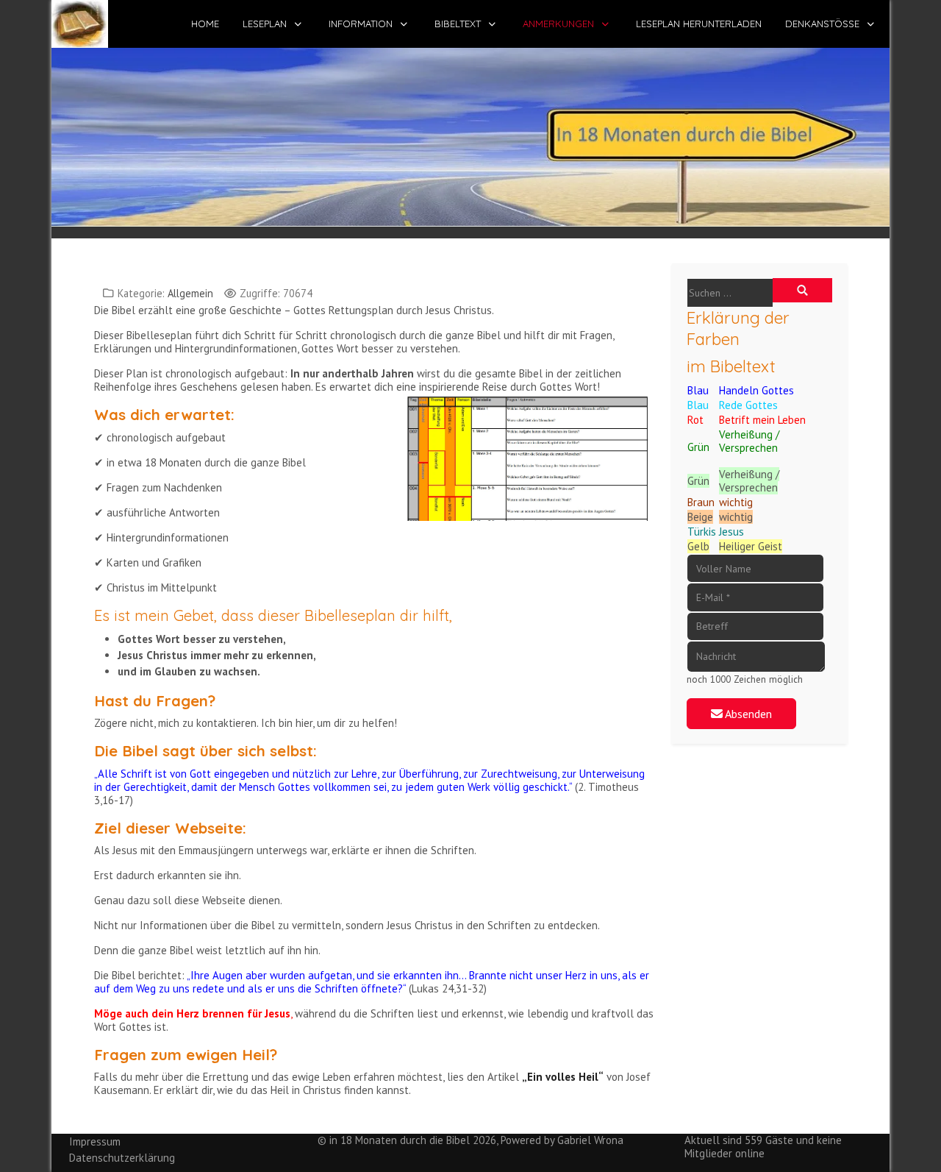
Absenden (747, 713)
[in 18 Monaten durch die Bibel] (79, 24)
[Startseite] (470, 136)
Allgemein (190, 293)
